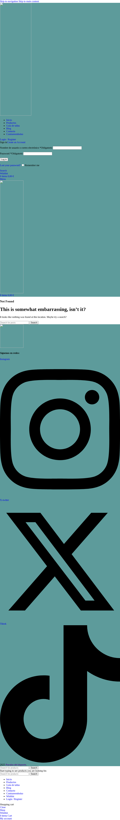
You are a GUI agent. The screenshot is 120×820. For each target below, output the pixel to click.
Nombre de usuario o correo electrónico (26, 147)
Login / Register (14, 799)
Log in (4, 159)
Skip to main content (29, 1)
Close (3, 807)
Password (11, 153)
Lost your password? (10, 165)
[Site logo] (15, 114)
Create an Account (16, 142)
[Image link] (11, 347)
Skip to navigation (9, 1)
